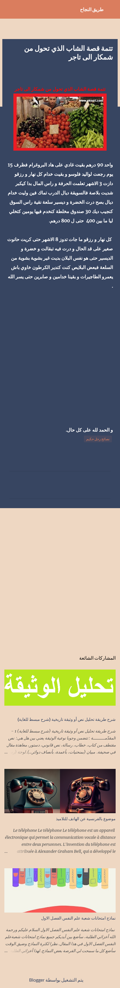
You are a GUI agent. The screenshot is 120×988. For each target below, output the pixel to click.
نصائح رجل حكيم (98, 439)
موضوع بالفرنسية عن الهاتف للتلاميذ (86, 818)
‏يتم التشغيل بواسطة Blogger (56, 979)
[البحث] (8, 9)
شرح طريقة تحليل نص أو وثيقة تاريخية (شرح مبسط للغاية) (66, 719)
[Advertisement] (60, 353)
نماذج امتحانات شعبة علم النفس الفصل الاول (78, 918)
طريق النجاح (92, 9)
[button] (109, 71)
